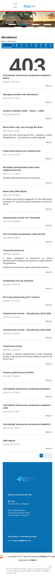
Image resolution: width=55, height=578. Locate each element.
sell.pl (43, 556)
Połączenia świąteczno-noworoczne (21, 151)
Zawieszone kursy (12, 346)
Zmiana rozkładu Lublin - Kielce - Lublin (23, 110)
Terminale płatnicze (13, 250)
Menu (15, 7)
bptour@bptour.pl (22, 540)
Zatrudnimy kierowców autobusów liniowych (26, 388)
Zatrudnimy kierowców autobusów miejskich (26, 424)
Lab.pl (32, 560)
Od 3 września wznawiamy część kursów (24, 234)
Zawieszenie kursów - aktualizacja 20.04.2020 (27, 329)
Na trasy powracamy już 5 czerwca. (21, 297)
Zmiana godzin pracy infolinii (18, 372)
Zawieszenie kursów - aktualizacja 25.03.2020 (27, 313)
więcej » (49, 86)
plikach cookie (11, 573)
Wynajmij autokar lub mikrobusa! (20, 94)
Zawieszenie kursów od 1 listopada (21, 217)
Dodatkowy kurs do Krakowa (18, 280)
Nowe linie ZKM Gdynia (15, 191)
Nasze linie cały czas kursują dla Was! (23, 127)
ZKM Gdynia (9, 440)
